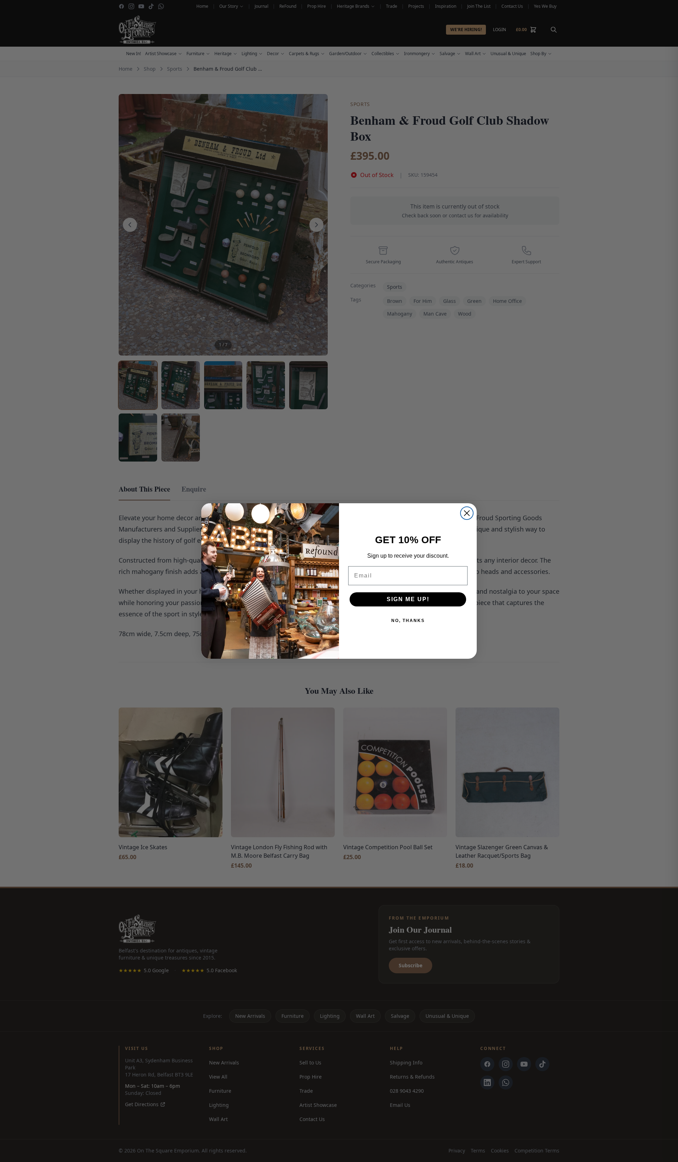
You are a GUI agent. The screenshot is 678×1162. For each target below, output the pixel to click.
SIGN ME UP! (408, 599)
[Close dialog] (466, 513)
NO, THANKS (408, 620)
